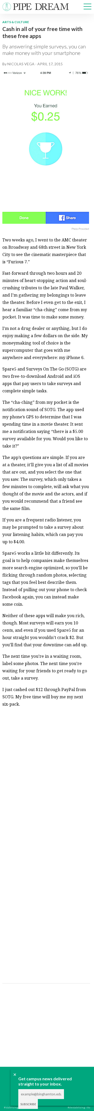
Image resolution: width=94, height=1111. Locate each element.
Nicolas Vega (20, 64)
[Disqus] (45, 777)
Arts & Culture (15, 22)
